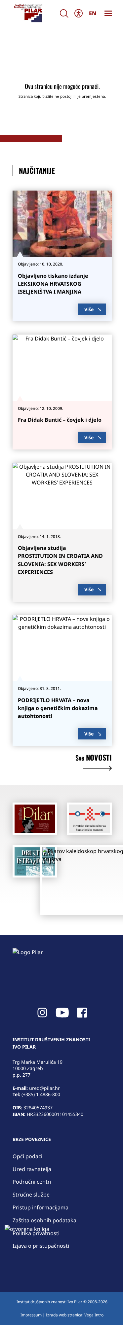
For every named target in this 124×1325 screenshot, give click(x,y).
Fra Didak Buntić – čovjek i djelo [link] (60, 419)
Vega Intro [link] (93, 1315)
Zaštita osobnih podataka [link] (44, 1220)
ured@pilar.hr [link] (44, 1088)
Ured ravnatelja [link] (32, 1169)
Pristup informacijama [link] (40, 1207)
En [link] (92, 13)
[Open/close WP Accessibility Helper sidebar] (78, 13)
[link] (28, 13)
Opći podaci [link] (27, 1156)
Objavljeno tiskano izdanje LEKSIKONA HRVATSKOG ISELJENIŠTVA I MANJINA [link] (53, 283)
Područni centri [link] (32, 1181)
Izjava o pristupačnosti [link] (41, 1245)
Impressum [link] (31, 1315)
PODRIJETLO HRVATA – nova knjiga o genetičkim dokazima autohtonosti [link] (58, 708)
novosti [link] (93, 758)
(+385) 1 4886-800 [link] (40, 1094)
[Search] (64, 13)
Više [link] (89, 309)
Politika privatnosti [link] (36, 1233)
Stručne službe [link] (31, 1194)
